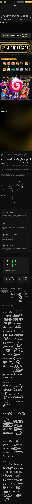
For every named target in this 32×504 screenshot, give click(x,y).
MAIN (4, 63)
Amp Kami (19, 184)
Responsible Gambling (3, 188)
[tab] (24, 77)
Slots (7, 17)
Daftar (28, 1)
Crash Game (21, 18)
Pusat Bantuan (4, 191)
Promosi (27, 17)
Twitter (25, 187)
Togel (14, 17)
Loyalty (9, 186)
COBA (22, 79)
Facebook (26, 184)
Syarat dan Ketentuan (3, 194)
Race (12, 17)
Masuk (20, 1)
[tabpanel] (16, 27)
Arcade (24, 17)
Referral (10, 188)
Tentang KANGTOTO (3, 184)
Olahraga (18, 17)
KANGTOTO (3, 158)
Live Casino (9, 18)
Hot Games (4, 18)
